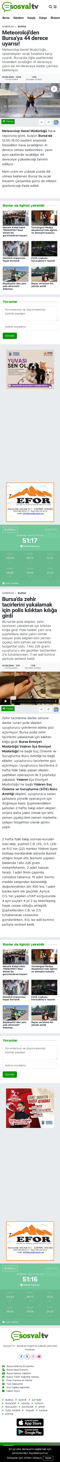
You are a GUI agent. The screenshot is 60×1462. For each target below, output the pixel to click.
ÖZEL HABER (12, 1410)
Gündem (18, 17)
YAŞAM (29, 1410)
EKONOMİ (27, 1407)
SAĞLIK (43, 1410)
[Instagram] (33, 1356)
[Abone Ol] (56, 122)
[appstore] (30, 1423)
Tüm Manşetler (15, 1384)
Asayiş (31, 17)
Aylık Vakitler (12, 583)
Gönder (10, 335)
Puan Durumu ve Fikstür (19, 1380)
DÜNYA (39, 1403)
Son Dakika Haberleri (18, 1387)
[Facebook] (21, 1356)
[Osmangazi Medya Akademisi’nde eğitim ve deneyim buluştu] (44, 218)
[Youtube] (39, 1356)
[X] (27, 1356)
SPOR (41, 1407)
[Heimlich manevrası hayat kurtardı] (16, 248)
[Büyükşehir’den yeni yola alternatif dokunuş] (16, 274)
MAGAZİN (11, 1407)
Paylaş (9, 121)
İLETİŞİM (36, 1400)
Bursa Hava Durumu (17, 1370)
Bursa (5, 17)
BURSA (22, 27)
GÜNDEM (10, 1403)
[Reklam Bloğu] (30, 502)
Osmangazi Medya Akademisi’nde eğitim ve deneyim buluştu (44, 230)
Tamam (48, 1458)
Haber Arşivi (13, 1391)
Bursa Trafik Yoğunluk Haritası (23, 1377)
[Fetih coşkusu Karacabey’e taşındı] (44, 248)
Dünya (43, 17)
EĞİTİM (9, 1414)
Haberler (8, 27)
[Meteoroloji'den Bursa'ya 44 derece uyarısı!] (30, 100)
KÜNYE (23, 1400)
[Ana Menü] (55, 7)
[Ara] (50, 7)
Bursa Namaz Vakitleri (19, 1373)
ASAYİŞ (25, 1403)
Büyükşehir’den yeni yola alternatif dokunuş (14, 286)
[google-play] (30, 1432)
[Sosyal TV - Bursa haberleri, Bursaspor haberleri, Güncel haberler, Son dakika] (20, 7)
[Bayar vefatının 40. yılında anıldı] (44, 274)
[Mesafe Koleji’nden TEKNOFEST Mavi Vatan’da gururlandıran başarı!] (16, 218)
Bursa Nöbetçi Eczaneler (20, 1366)
